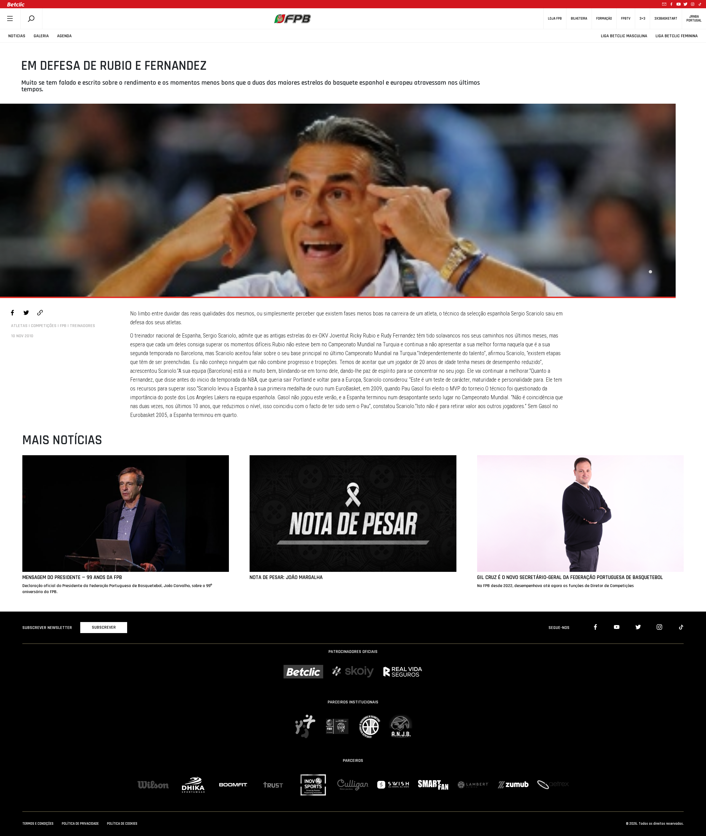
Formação (604, 18)
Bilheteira (579, 18)
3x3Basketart (665, 18)
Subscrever (104, 627)
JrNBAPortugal (694, 18)
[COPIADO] (40, 313)
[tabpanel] (338, 200)
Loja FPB (555, 18)
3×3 (642, 18)
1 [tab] (650, 272)
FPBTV (625, 18)
